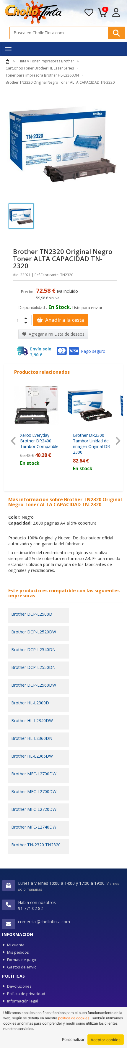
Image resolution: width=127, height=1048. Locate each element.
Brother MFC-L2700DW (33, 774)
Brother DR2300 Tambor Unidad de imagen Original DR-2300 (92, 443)
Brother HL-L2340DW (32, 720)
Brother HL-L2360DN (31, 738)
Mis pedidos (18, 952)
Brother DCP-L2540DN (33, 649)
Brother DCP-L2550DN (33, 667)
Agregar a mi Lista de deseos (55, 334)
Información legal (22, 1001)
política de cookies (73, 1018)
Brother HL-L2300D (30, 703)
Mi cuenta (16, 944)
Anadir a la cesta (64, 319)
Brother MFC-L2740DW (33, 827)
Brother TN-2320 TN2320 (36, 845)
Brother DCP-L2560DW (33, 685)
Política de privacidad (26, 993)
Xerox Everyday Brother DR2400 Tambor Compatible (39, 440)
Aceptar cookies (106, 1039)
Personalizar (73, 1039)
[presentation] (13, 440)
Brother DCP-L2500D (31, 614)
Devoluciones (19, 986)
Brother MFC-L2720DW (33, 809)
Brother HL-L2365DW (32, 756)
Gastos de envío (22, 967)
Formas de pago (21, 959)
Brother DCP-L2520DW (33, 632)
